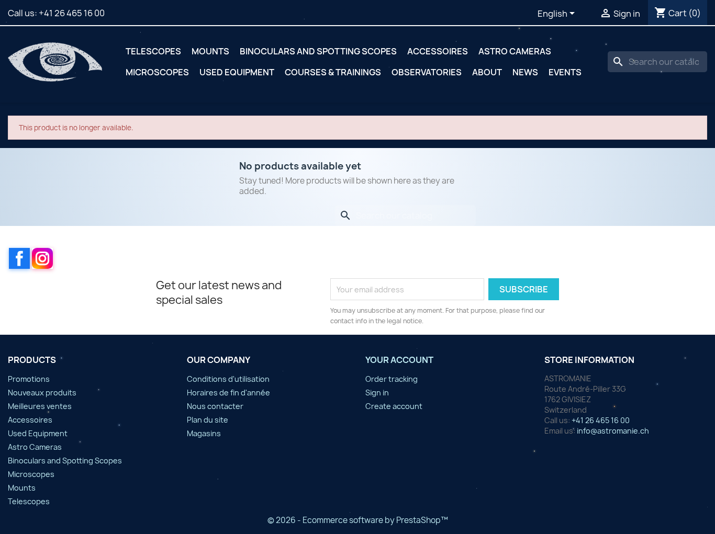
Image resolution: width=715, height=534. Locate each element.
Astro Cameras (514, 51)
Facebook (19, 258)
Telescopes (153, 51)
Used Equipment (236, 72)
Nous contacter (215, 406)
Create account (393, 406)
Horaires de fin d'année (228, 392)
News (525, 72)
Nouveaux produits (42, 392)
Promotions (29, 379)
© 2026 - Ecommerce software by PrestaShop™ (357, 520)
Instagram (42, 258)
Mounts (210, 51)
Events (565, 72)
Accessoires (437, 51)
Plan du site (207, 420)
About (487, 72)
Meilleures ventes (40, 406)
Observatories (427, 72)
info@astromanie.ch (613, 431)
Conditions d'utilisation (228, 379)
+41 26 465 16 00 (72, 13)
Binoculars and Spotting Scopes (318, 51)
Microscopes (157, 72)
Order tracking (391, 379)
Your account (399, 360)
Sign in (377, 392)
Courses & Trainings (333, 72)
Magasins (204, 433)
